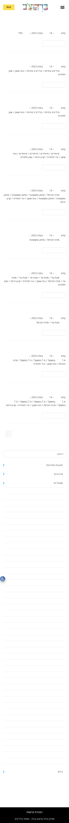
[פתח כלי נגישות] (2, 579)
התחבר (62, 778)
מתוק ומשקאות (37, 194)
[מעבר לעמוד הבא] (26, 440)
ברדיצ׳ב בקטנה (58, 570)
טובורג (60, 227)
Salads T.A (60, 508)
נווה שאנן (19, 70)
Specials (61, 521)
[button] (62, 7)
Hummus (60, 502)
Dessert (61, 490)
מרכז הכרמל (53, 194)
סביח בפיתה (56, 59)
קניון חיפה (40, 157)
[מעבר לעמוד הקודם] (60, 433)
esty (63, 33)
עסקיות (62, 723)
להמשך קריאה (52, 43)
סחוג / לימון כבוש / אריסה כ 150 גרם (37, 389)
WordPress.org (58, 789)
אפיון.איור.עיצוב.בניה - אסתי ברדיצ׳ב (35, 819)
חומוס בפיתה (55, 100)
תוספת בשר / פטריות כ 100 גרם (41, 348)
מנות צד (55, 277)
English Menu (58, 496)
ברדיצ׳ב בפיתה (34, 70)
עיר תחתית (52, 157)
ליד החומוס (60, 607)
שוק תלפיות (26, 157)
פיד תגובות (60, 786)
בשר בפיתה (56, 25)
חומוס (62, 576)
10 (43, 440)
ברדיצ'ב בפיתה (51, 70)
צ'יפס (61, 310)
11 (34, 440)
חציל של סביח (54, 265)
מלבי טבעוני (56, 183)
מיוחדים (55, 153)
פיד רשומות (60, 782)
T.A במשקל (40, 360)
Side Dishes (59, 515)
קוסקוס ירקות (55, 141)
